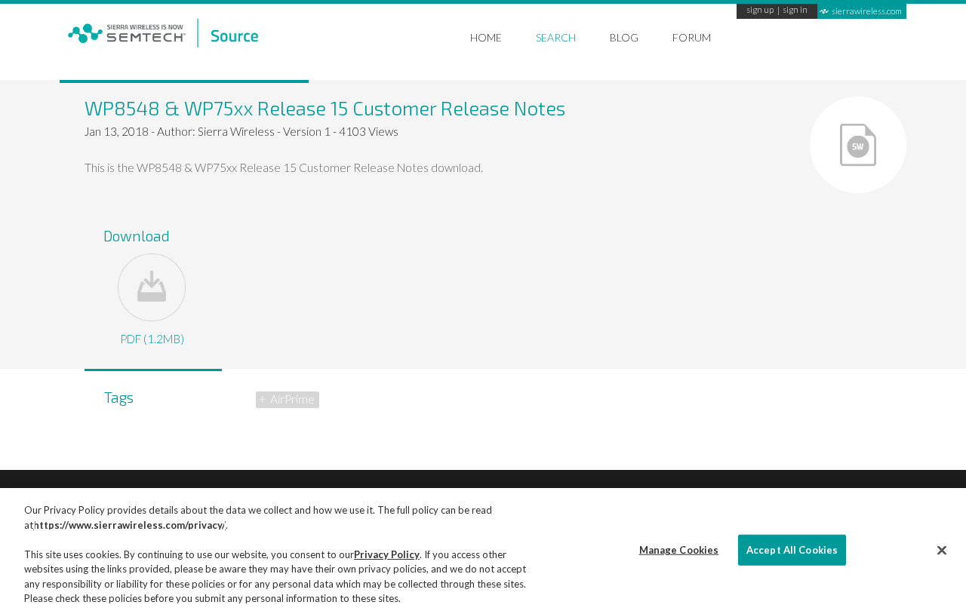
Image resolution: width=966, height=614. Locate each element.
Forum (691, 37)
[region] (483, 551)
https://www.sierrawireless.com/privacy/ (129, 525)
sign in (795, 10)
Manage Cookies (679, 549)
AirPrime (292, 399)
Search (556, 37)
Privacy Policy (387, 554)
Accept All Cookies (792, 549)
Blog (624, 37)
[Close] (941, 549)
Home (486, 37)
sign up (760, 10)
